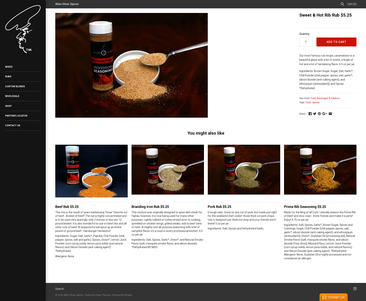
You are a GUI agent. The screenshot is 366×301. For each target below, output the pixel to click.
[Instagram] (354, 289)
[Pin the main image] (319, 113)
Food (308, 102)
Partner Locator (16, 115)
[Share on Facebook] (310, 113)
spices (315, 102)
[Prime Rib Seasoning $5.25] (320, 181)
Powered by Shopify (122, 295)
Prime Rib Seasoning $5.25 (305, 207)
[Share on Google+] (324, 113)
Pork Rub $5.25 (219, 207)
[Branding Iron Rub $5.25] (168, 181)
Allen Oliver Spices (73, 295)
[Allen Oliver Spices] (23, 29)
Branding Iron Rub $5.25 (150, 207)
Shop (8, 106)
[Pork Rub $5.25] (244, 181)
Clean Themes (103, 295)
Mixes (8, 66)
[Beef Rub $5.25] (91, 181)
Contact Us (12, 125)
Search (59, 288)
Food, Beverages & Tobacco (325, 98)
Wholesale (12, 96)
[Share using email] (330, 113)
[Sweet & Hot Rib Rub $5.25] (131, 15)
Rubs (8, 76)
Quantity (304, 33)
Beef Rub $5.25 (67, 207)
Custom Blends (15, 86)
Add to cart (336, 41)
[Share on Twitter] (314, 113)
